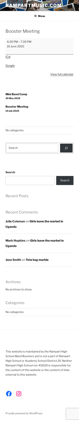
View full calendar (61, 74)
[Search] (66, 148)
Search (10, 172)
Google (10, 65)
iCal (8, 56)
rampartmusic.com (34, 5)
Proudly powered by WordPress (24, 413)
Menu (41, 16)
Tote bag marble (37, 260)
